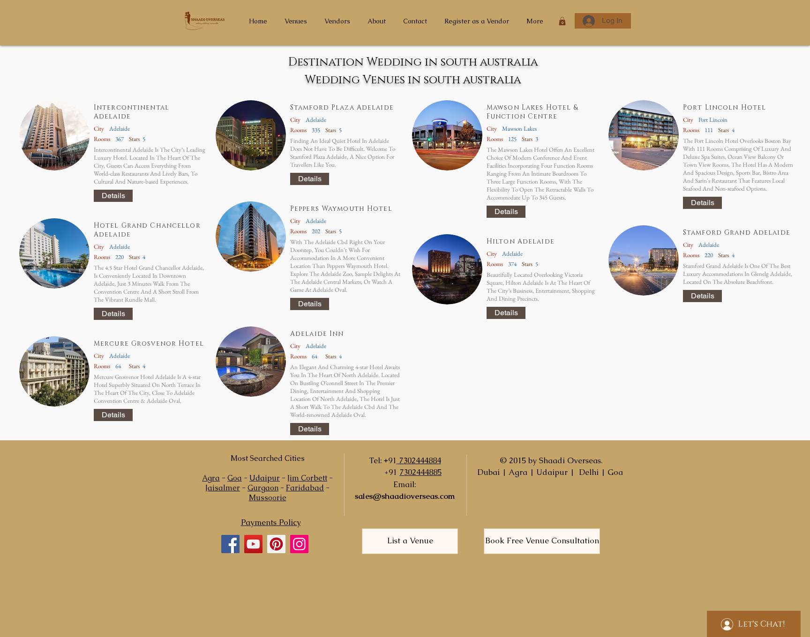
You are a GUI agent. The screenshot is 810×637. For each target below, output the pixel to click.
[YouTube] (253, 544)
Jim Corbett (307, 478)
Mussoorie (267, 498)
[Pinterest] (276, 544)
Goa (234, 478)
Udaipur (264, 478)
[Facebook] (230, 544)
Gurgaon (263, 488)
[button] (562, 21)
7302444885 (420, 472)
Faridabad (305, 488)
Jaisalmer (222, 488)
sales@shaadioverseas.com (405, 496)
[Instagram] (299, 544)
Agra (211, 478)
